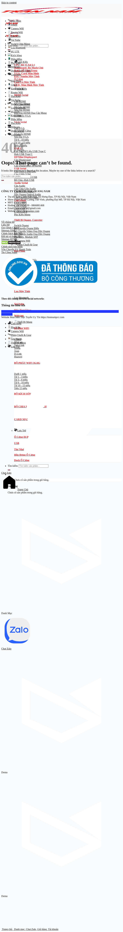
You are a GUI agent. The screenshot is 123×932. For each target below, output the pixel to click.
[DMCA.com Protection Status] (11, 243)
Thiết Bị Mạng (24, 322)
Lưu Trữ (15, 346)
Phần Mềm (16, 59)
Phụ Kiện (15, 36)
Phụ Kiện (15, 63)
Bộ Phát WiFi (21, 328)
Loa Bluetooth (18, 47)
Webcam (15, 67)
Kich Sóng (16, 55)
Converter (16, 74)
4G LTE (15, 51)
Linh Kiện (22, 62)
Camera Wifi (23, 240)
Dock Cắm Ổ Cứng (21, 70)
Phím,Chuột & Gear (27, 244)
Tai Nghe (15, 40)
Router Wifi (17, 32)
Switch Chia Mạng (20, 44)
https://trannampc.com (28, 211)
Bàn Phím (16, 20)
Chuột (14, 24)
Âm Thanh (16, 339)
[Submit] (2, 180)
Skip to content (8, 2)
